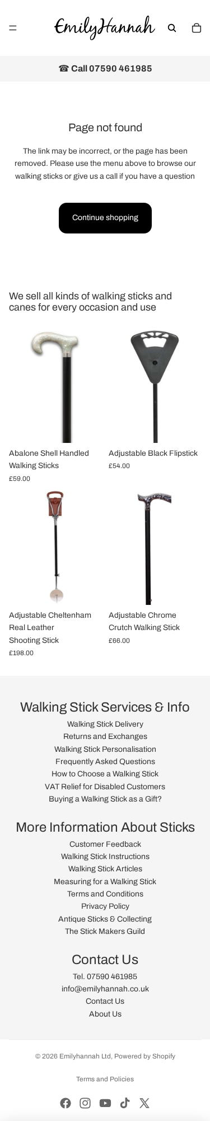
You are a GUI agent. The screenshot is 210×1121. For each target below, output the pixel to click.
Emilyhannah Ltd (85, 1056)
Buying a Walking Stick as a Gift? (105, 799)
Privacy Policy (105, 906)
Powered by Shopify (144, 1056)
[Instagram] (85, 1103)
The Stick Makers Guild (105, 931)
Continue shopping (105, 217)
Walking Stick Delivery (105, 724)
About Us (105, 1014)
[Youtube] (105, 1103)
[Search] (172, 28)
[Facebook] (65, 1103)
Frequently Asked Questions (105, 761)
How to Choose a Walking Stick (105, 774)
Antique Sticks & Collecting (105, 919)
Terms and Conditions (105, 894)
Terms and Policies (105, 1079)
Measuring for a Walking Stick (105, 881)
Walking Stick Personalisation (105, 749)
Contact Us (105, 1001)
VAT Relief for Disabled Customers (105, 787)
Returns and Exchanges (105, 736)
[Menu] (13, 28)
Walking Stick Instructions (105, 856)
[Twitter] (144, 1103)
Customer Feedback (105, 844)
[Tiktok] (125, 1103)
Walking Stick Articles (105, 869)
